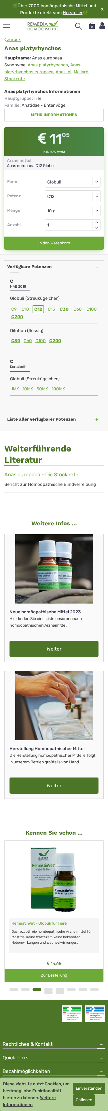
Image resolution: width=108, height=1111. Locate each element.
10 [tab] (60, 992)
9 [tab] (48, 992)
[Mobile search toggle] (78, 26)
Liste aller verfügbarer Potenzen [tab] (41, 419)
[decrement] (97, 228)
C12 (38, 309)
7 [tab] (83, 989)
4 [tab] (48, 989)
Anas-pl (63, 71)
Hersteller (73, 12)
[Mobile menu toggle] (6, 26)
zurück (13, 39)
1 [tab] (14, 989)
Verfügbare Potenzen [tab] (29, 266)
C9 (14, 309)
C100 (91, 309)
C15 (51, 309)
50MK (42, 388)
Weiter (54, 649)
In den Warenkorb (54, 243)
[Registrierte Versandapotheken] (72, 1013)
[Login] (102, 26)
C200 (17, 316)
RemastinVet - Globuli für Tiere (39, 923)
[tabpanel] (54, 911)
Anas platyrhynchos (48, 65)
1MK (15, 388)
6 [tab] (71, 989)
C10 (25, 309)
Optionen (84, 1099)
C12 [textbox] (50, 196)
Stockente (14, 78)
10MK (27, 388)
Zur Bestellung (54, 975)
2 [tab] (25, 989)
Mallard (81, 71)
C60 (77, 309)
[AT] (43, 25)
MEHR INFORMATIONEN (54, 115)
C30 (64, 309)
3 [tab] (37, 989)
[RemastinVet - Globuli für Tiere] (54, 879)
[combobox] (73, 196)
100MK (58, 388)
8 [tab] (94, 989)
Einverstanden (89, 1088)
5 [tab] (60, 989)
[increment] (97, 222)
